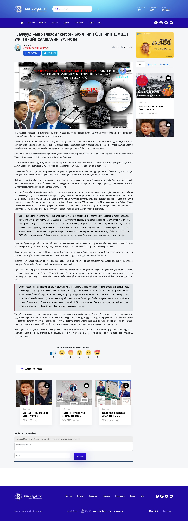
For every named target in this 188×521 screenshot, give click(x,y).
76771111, (112, 511)
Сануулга (54, 22)
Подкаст (66, 22)
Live (99, 22)
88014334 (119, 511)
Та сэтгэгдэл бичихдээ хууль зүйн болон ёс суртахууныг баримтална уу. (48, 439)
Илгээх (80, 456)
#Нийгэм (142, 102)
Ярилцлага (79, 22)
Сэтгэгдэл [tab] (164, 64)
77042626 (153, 511)
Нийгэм (42, 22)
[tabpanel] (73, 446)
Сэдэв (91, 22)
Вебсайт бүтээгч (72, 511)
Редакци (167, 511)
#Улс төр (26, 409)
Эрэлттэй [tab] (151, 64)
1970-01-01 (27, 46)
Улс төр (31, 22)
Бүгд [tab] (141, 64)
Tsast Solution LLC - (101, 511)
